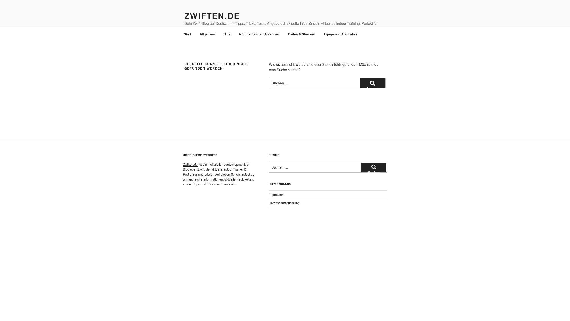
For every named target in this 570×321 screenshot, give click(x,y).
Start (187, 34)
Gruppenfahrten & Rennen (259, 34)
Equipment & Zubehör (340, 34)
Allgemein (207, 34)
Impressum (277, 194)
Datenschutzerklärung (284, 203)
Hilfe (227, 34)
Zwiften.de (212, 15)
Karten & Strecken (301, 34)
